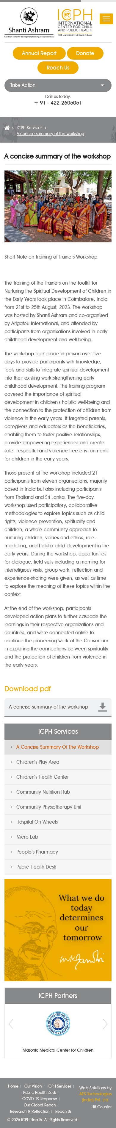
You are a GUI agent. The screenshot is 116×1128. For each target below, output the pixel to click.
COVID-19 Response (39, 1098)
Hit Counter (102, 1106)
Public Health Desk (36, 867)
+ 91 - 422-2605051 (58, 102)
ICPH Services (29, 127)
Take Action (22, 85)
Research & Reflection (29, 1111)
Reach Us (58, 67)
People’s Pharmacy (37, 852)
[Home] (7, 128)
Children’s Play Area (37, 762)
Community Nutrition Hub (43, 792)
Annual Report (39, 53)
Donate (85, 53)
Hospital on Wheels (37, 822)
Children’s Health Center (42, 777)
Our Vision (33, 1086)
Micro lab (27, 837)
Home (13, 1086)
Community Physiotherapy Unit (48, 807)
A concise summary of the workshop (57, 747)
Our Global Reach (40, 1105)
